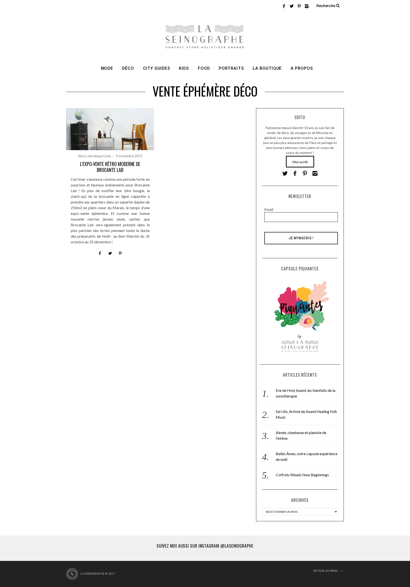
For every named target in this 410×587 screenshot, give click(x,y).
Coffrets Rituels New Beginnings (302, 474)
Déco (82, 156)
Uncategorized (99, 156)
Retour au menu (326, 571)
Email (268, 209)
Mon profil (300, 162)
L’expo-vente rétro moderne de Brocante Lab (110, 166)
